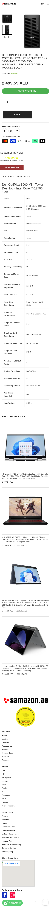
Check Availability (27, 91)
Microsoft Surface (9, 806)
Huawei (5, 802)
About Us (6, 820)
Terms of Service (9, 848)
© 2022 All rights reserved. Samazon (25, 902)
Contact (5, 823)
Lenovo (5, 781)
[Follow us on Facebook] (4, 130)
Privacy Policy (7, 841)
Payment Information (10, 837)
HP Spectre (6, 777)
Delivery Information (10, 834)
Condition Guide (8, 830)
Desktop (5, 742)
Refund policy (7, 851)
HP (3, 774)
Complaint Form (8, 827)
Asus (4, 799)
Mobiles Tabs (7, 753)
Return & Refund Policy (11, 844)
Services (5, 760)
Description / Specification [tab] (16, 176)
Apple (4, 735)
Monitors (5, 756)
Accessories (7, 746)
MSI (3, 792)
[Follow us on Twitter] (17, 130)
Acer (4, 785)
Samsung (6, 795)
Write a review (12, 167)
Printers (5, 749)
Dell (3, 770)
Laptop (5, 739)
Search (5, 816)
